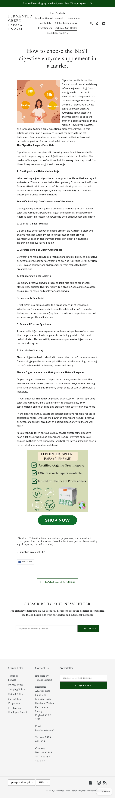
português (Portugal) (20, 782)
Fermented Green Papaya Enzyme (20, 23)
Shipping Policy (16, 689)
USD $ (42, 782)
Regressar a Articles (59, 582)
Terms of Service (13, 678)
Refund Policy (15, 694)
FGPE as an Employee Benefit (17, 710)
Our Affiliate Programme (15, 701)
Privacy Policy (15, 684)
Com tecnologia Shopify (96, 791)
